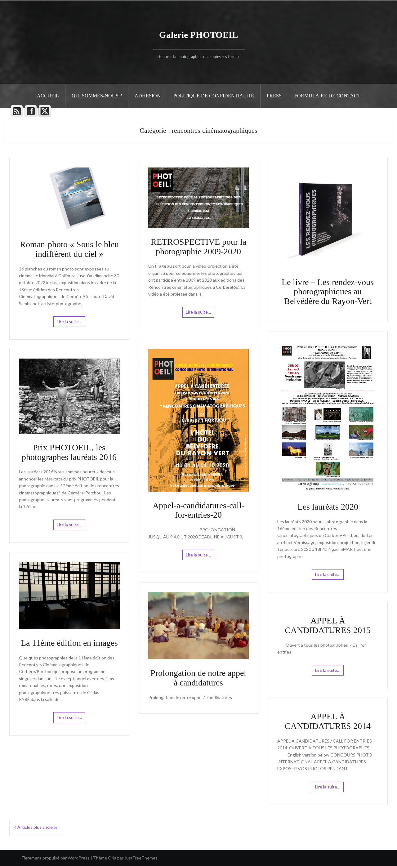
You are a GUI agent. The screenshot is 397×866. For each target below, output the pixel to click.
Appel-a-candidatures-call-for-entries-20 (198, 510)
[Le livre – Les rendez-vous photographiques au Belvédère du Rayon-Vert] (327, 217)
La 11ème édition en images (69, 643)
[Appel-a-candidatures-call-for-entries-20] (198, 419)
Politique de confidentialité (213, 95)
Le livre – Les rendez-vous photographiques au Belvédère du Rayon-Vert (328, 291)
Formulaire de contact (327, 95)
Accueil (48, 95)
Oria (112, 857)
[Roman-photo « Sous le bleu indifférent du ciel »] (69, 198)
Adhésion (148, 95)
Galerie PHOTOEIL (198, 35)
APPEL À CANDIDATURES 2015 (328, 625)
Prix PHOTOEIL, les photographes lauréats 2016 (69, 452)
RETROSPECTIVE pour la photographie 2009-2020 (198, 246)
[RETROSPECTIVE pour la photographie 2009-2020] (198, 197)
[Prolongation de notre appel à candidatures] (198, 624)
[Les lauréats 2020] (327, 416)
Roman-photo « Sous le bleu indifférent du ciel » (69, 249)
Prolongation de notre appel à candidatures (198, 677)
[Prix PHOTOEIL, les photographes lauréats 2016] (69, 395)
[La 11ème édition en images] (69, 594)
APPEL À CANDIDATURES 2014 (328, 721)
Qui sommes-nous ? (97, 95)
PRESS (274, 95)
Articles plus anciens (37, 827)
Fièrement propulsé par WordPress (56, 857)
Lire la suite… (69, 321)
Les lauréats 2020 (327, 506)
